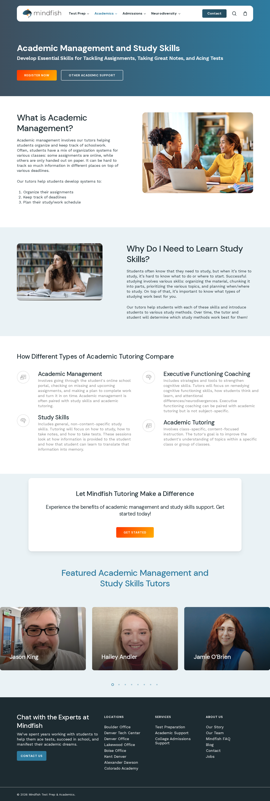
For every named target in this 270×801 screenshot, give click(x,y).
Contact (213, 750)
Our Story (215, 727)
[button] (37, 75)
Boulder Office (117, 727)
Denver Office (116, 739)
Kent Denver (115, 756)
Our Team (215, 733)
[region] (135, 638)
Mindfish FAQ (218, 739)
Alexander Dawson (121, 762)
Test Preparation (170, 727)
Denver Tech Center (122, 733)
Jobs (210, 756)
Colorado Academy (121, 768)
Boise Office (115, 750)
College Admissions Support (173, 741)
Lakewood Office (119, 745)
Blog (210, 745)
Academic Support (172, 733)
